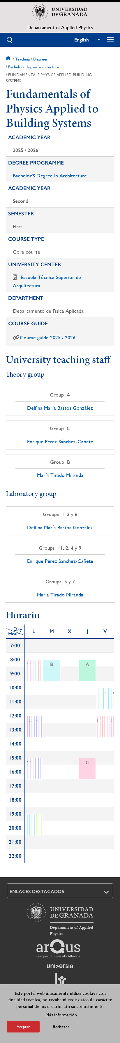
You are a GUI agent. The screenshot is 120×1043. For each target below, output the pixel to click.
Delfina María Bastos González (60, 408)
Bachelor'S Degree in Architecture (50, 175)
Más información (61, 1015)
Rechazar (61, 1026)
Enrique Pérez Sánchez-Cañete (60, 441)
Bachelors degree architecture (33, 67)
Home (9, 59)
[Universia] (60, 966)
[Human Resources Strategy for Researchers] (60, 982)
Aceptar (23, 1026)
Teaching (22, 59)
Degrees (40, 59)
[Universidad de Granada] (60, 12)
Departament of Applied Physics (60, 27)
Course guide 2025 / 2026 (47, 337)
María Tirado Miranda (60, 475)
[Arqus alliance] (58, 948)
